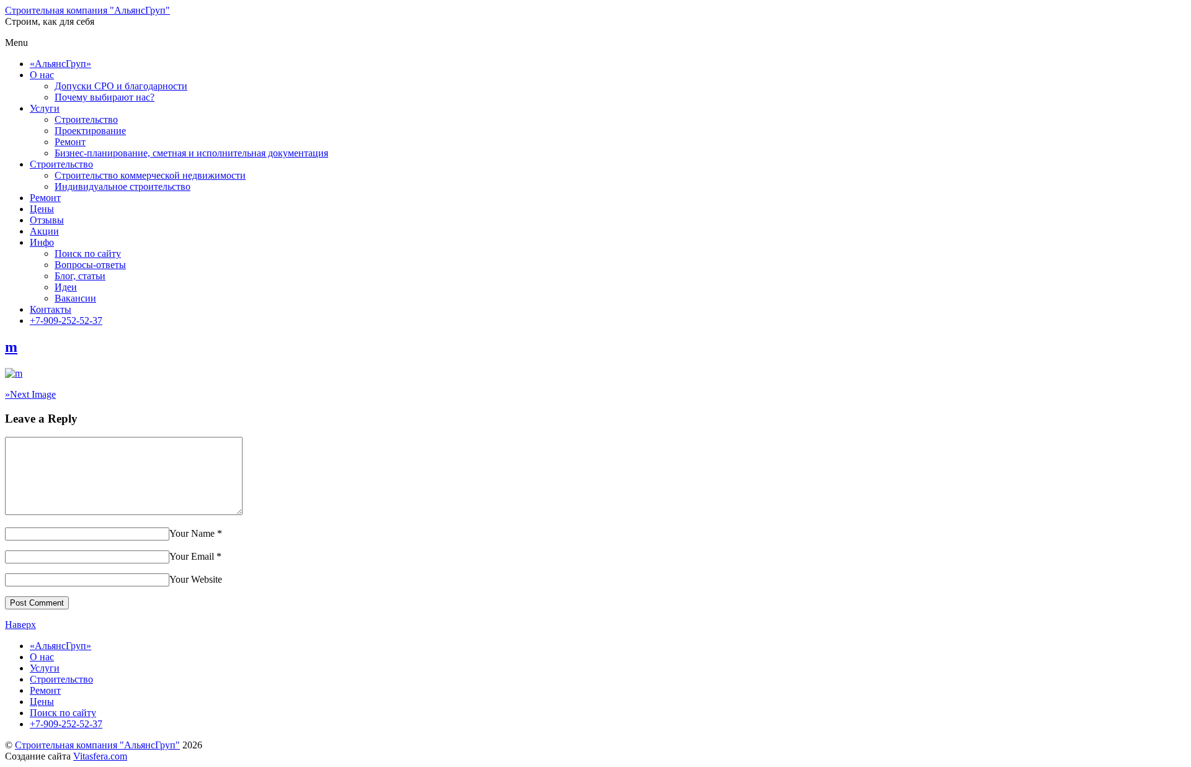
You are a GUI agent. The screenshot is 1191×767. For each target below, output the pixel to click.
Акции (44, 231)
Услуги (45, 108)
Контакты (50, 309)
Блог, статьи (80, 276)
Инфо (42, 242)
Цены (42, 209)
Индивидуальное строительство (122, 186)
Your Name (192, 533)
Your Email (191, 556)
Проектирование (90, 130)
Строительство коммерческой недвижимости (150, 175)
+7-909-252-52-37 (66, 320)
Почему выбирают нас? (104, 97)
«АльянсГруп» (60, 63)
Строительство (86, 119)
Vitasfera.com (100, 756)
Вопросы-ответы (90, 264)
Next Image (30, 394)
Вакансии (75, 298)
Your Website (195, 579)
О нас (42, 75)
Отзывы (47, 220)
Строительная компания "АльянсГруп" (97, 745)
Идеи (66, 287)
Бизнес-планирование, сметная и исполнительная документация (191, 153)
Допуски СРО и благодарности (121, 86)
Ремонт (70, 142)
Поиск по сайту (88, 253)
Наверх (20, 624)
